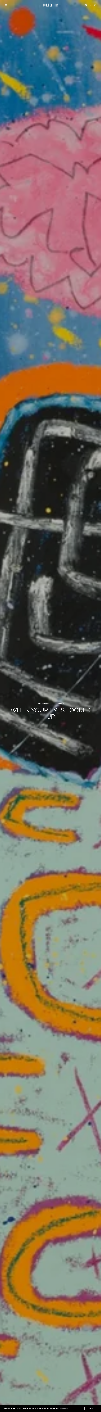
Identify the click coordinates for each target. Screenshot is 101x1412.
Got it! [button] (91, 1408)
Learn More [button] (64, 1408)
